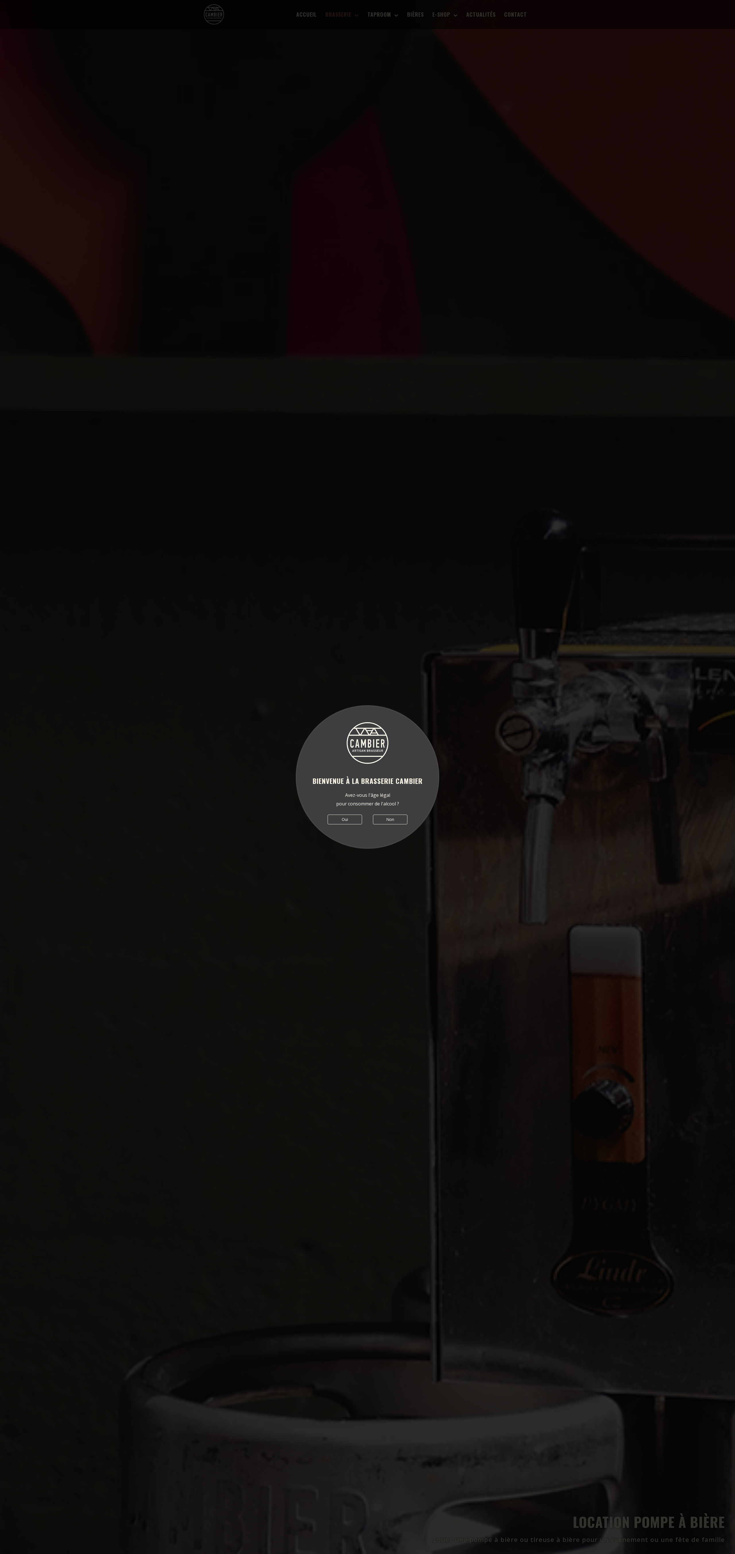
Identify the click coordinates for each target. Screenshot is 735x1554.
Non (390, 819)
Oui (345, 819)
